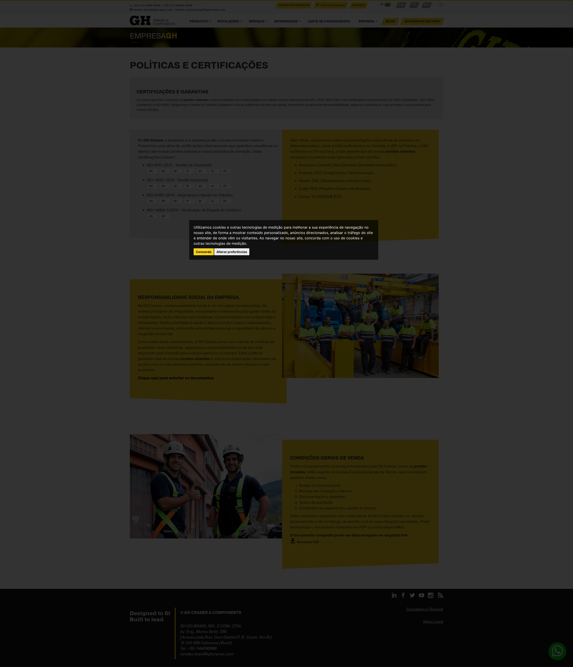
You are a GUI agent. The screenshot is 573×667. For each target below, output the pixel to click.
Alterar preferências (231, 252)
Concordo (204, 252)
